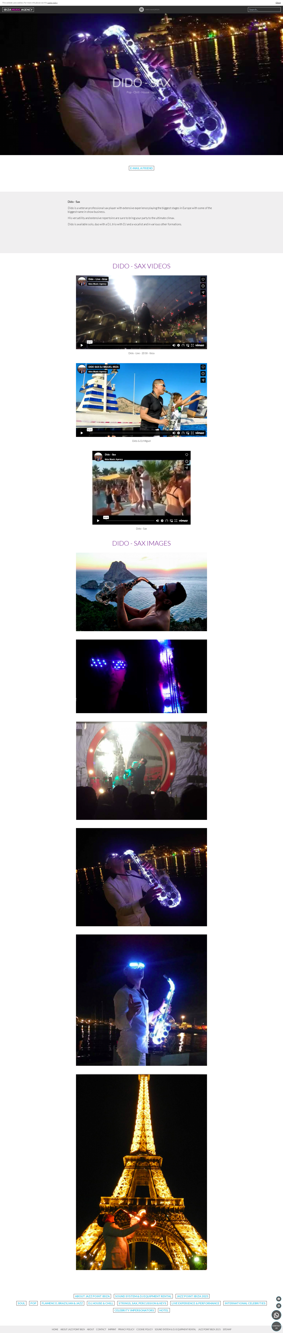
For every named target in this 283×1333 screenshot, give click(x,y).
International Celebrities (245, 1303)
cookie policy (52, 2)
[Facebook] (278, 1299)
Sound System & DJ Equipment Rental (143, 1296)
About (90, 1329)
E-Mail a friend (141, 168)
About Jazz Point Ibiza (92, 1296)
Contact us (276, 1327)
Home (55, 1329)
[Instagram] (278, 1305)
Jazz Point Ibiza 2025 (192, 1296)
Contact (101, 1329)
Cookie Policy (144, 1329)
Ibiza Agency (18, 9)
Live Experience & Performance (195, 1303)
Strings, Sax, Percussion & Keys (142, 1303)
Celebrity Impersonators (134, 1310)
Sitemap (227, 1329)
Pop (33, 1303)
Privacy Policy (126, 1329)
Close (278, 2)
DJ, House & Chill (100, 1303)
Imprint (112, 1329)
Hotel (164, 1310)
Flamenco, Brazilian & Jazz (62, 1303)
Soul (21, 1303)
